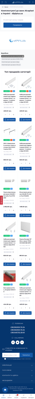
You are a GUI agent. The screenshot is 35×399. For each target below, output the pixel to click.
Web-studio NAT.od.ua (20, 387)
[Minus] (5, 114)
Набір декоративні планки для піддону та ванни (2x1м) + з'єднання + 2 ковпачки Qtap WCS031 (9, 98)
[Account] (33, 2)
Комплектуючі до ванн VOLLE (11, 64)
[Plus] (13, 114)
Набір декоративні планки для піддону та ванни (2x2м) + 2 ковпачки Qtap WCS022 (9, 242)
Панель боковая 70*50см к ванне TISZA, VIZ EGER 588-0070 (25, 241)
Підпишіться (26, 355)
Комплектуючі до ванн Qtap (10, 62)
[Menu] (2, 2)
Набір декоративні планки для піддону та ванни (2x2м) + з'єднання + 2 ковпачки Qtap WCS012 (26, 147)
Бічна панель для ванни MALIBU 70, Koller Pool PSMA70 (26, 194)
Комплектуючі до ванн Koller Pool (12, 59)
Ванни (6, 7)
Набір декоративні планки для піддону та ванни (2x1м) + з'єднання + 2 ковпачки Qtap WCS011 (26, 98)
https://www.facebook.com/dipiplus (13, 342)
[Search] (6, 2)
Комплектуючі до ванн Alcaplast (12, 56)
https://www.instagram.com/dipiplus (22, 342)
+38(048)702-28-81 (17, 332)
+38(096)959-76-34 (17, 327)
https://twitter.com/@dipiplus (17, 342)
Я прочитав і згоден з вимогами (19, 358)
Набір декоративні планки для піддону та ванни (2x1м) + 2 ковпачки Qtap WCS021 (26, 291)
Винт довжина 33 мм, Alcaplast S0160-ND (9, 289)
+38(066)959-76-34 (17, 330)
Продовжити (17, 25)
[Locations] (30, 2)
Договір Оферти (17, 358)
